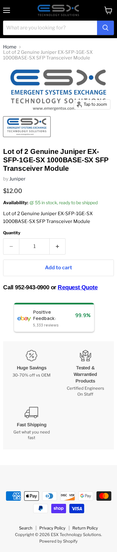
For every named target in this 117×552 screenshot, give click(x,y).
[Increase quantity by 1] (58, 246)
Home (10, 47)
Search (25, 527)
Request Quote (78, 287)
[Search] (105, 28)
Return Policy (85, 527)
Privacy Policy (52, 527)
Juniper (17, 179)
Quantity (11, 232)
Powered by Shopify (58, 541)
